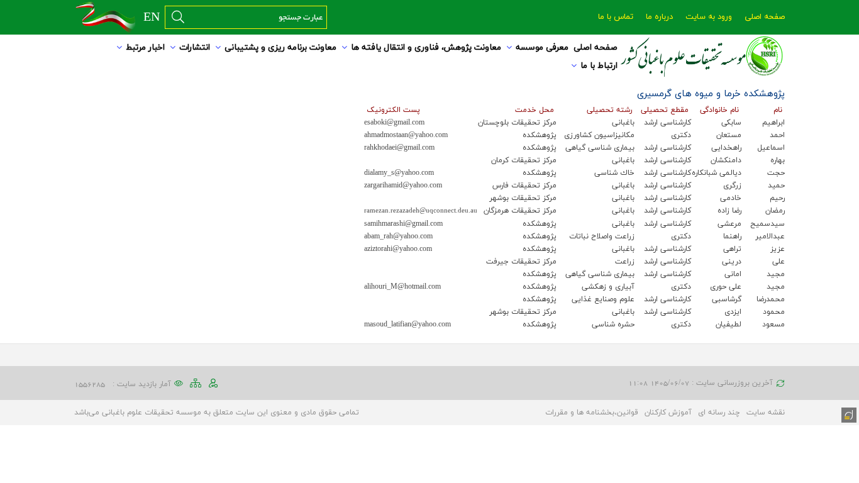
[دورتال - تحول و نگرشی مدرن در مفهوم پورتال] (847, 414)
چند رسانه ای (719, 413)
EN (151, 17)
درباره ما (659, 17)
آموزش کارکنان (668, 413)
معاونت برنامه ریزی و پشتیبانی (280, 47)
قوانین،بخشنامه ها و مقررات (591, 413)
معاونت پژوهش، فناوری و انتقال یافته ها (426, 47)
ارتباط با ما (599, 66)
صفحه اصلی (765, 17)
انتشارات (194, 47)
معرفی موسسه (542, 47)
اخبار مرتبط (145, 47)
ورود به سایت (708, 17)
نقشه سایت (765, 413)
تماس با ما (615, 17)
